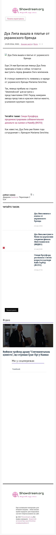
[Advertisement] (28, 165)
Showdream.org (27, 517)
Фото (36, 44)
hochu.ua (14, 197)
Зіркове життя (26, 44)
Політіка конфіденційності (25, 522)
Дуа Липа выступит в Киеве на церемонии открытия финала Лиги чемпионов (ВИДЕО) (43, 239)
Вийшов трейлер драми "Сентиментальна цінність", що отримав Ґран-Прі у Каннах (26, 353)
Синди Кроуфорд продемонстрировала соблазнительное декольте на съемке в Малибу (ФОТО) (24, 119)
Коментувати (12, 310)
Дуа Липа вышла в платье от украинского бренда (42, 217)
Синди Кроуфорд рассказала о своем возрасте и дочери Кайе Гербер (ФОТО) (42, 260)
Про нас (25, 521)
